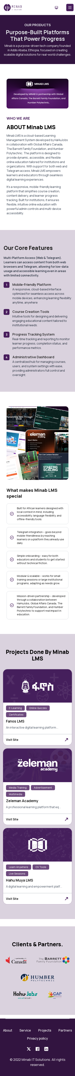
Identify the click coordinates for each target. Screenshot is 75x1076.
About (7, 1030)
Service (25, 1030)
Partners (65, 1030)
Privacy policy (37, 1038)
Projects (44, 1030)
